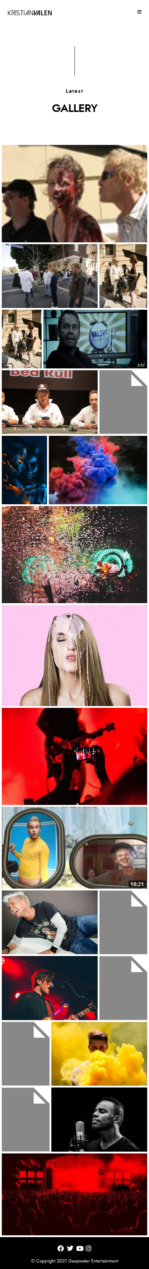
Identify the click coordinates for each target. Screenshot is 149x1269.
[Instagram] (88, 1249)
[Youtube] (80, 1249)
